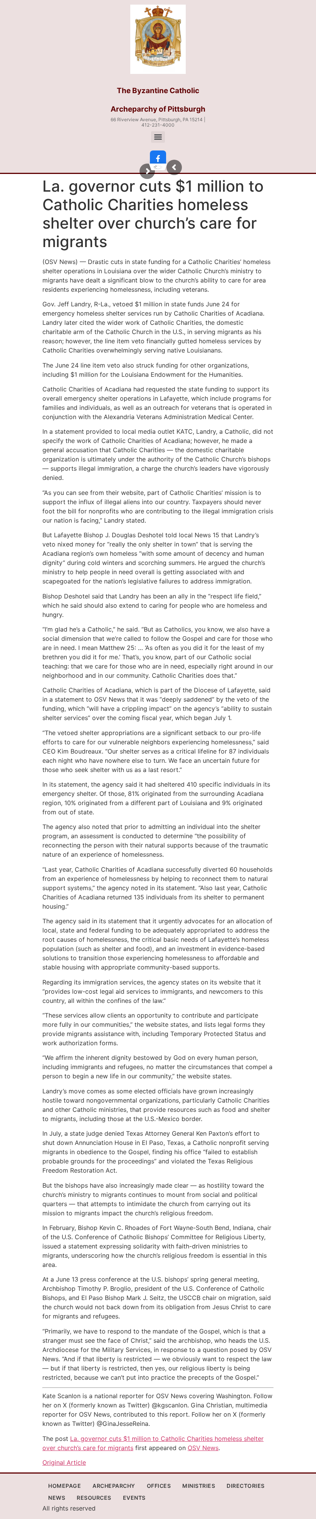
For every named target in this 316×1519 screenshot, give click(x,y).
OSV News (203, 1448)
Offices (159, 1485)
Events (134, 1497)
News (56, 1497)
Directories (246, 1485)
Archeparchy (113, 1485)
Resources (94, 1497)
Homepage (64, 1485)
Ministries (198, 1485)
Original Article (64, 1462)
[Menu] (158, 137)
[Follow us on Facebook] (158, 158)
